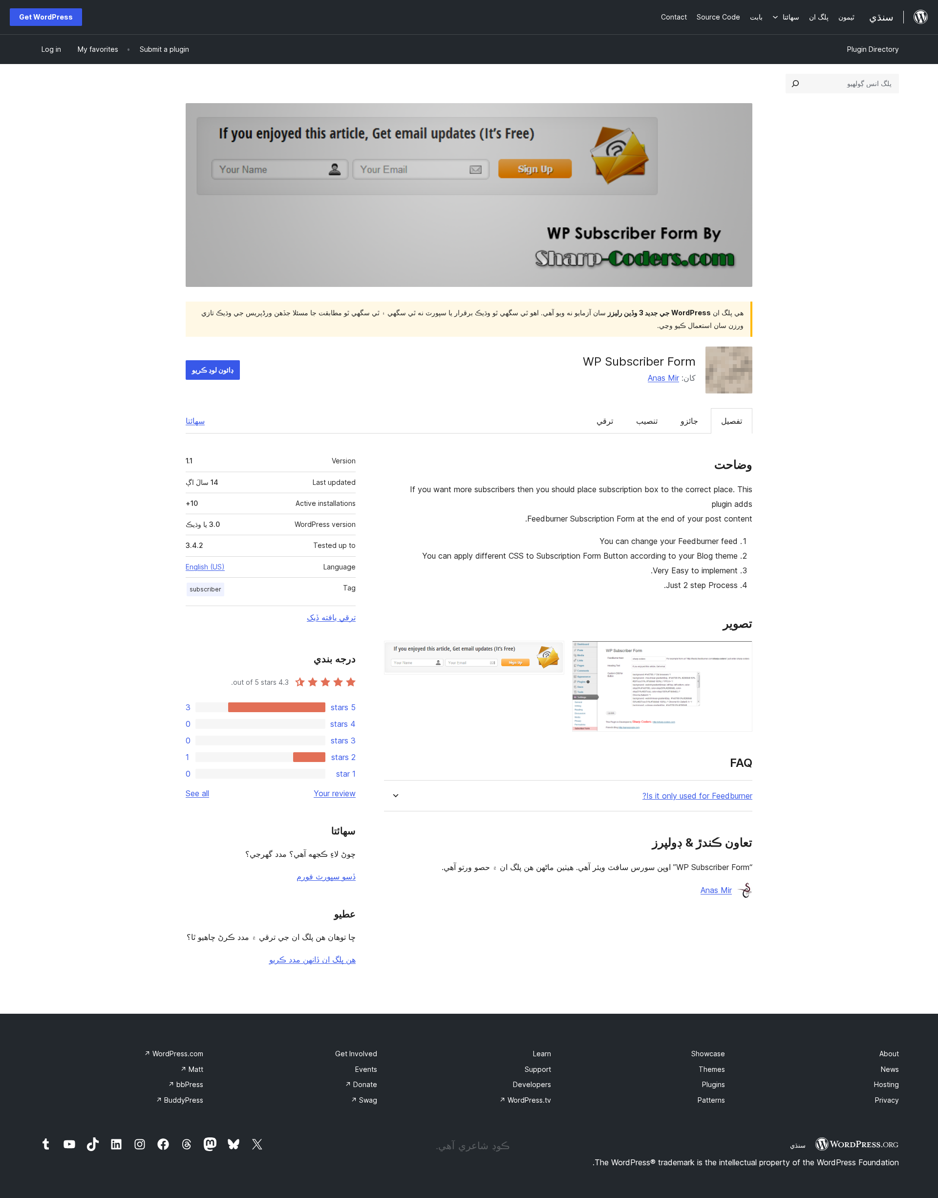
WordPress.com (173, 1053)
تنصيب (647, 421)
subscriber (205, 589)
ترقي (605, 421)
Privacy (887, 1100)
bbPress (185, 1084)
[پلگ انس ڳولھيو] (795, 83)
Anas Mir (663, 378)
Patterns (711, 1100)
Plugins (713, 1084)
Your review (335, 793)
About (889, 1053)
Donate (361, 1084)
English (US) (205, 567)
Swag (364, 1100)
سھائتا (195, 421)
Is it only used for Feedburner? (697, 796)
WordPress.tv (525, 1100)
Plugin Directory (873, 49)
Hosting (886, 1084)
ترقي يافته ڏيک (331, 617)
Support (538, 1069)
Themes (712, 1069)
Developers (532, 1084)
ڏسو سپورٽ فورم (326, 876)
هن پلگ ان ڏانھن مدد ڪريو (312, 959)
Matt (191, 1069)
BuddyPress (179, 1100)
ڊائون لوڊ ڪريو (213, 370)
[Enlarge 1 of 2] (739, 654)
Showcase (708, 1053)
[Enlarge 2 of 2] (551, 654)
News (890, 1069)
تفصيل (731, 421)
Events (366, 1069)
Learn (542, 1053)
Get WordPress (46, 17)
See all (197, 793)
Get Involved (356, 1053)
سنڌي (798, 1145)
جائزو (689, 421)
